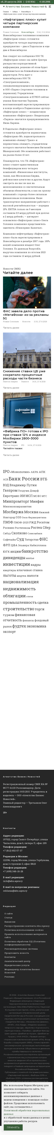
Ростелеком (22, 527)
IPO (22, 445)
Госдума (23, 490)
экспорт (9, 632)
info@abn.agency (13, 881)
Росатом (43, 522)
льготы (9, 575)
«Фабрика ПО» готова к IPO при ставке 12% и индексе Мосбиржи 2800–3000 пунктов (25, 436)
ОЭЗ (18, 517)
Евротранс (11, 496)
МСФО (37, 496)
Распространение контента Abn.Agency (27, 926)
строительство (18, 608)
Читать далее (11, 327)
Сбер (46, 527)
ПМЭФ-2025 (21, 522)
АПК (42, 472)
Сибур (7, 533)
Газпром (10, 490)
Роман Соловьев (11, 32)
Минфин (37, 501)
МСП (29, 496)
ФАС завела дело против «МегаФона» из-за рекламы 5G (26, 314)
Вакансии (9, 921)
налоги (32, 575)
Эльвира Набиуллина (32, 545)
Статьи (8, 917)
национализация (21, 581)
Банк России (24, 478)
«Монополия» (20, 472)
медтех (21, 575)
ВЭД (6, 485)
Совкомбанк (35, 533)
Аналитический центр (17, 961)
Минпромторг (16, 501)
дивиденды (14, 557)
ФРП (6, 545)
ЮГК (6, 551)
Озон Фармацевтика (34, 517)
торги (39, 609)
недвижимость (19, 588)
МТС (44, 496)
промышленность (20, 602)
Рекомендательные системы (21, 948)
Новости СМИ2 (12, 268)
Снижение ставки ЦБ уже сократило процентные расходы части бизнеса (24, 374)
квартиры (9, 570)
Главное (25, 381)
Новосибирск (27, 32)
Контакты (10, 957)
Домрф (34, 490)
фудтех (19, 626)
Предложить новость (16, 953)
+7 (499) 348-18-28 (13, 871)
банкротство (35, 551)
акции (15, 551)
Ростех (36, 527)
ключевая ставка (30, 570)
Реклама (9, 976)
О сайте (8, 913)
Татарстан (32, 539)
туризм (8, 615)
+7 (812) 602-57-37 (12, 850)
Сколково (19, 533)
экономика (36, 626)
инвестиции (16, 564)
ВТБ (43, 479)
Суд (20, 539)
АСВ (5, 479)
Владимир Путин (23, 485)
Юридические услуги (17, 965)
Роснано (8, 527)
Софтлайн (9, 539)
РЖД (32, 522)
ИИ (22, 496)
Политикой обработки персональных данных (27, 1112)
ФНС (43, 539)
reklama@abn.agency (15, 890)
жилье (30, 558)
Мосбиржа (13, 511)
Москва (31, 511)
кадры (36, 564)
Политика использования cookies (24, 930)
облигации (14, 595)
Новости (26, 321)
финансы (28, 620)
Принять (13, 1127)
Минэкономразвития (17, 506)
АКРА (34, 472)
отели (29, 596)
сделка (42, 602)
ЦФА (14, 545)
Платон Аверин (10, 381)
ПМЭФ (8, 522)
